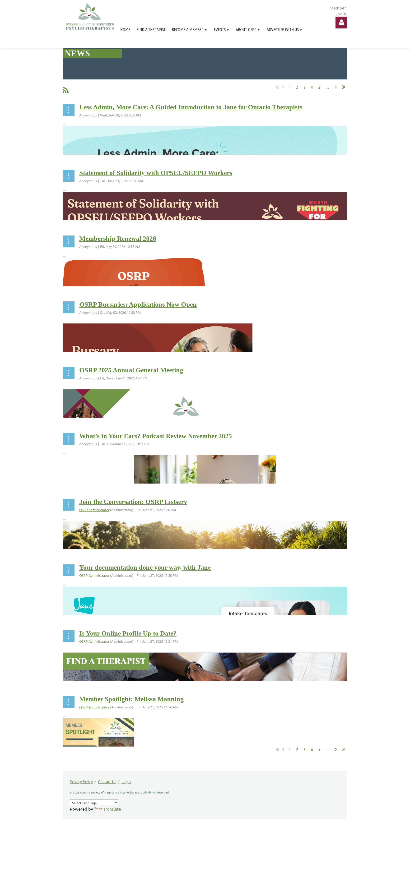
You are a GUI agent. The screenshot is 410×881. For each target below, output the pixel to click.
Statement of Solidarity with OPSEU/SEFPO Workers (155, 172)
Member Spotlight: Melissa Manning (131, 699)
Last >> (343, 87)
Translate (112, 808)
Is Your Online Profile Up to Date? (128, 633)
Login (126, 781)
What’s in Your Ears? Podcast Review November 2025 (155, 436)
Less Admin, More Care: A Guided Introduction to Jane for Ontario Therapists (190, 107)
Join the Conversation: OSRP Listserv (133, 501)
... (327, 87)
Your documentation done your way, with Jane (145, 567)
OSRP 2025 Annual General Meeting (131, 370)
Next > (335, 87)
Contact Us (107, 781)
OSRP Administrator (94, 509)
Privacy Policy (81, 781)
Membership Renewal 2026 (117, 238)
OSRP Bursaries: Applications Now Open (138, 304)
